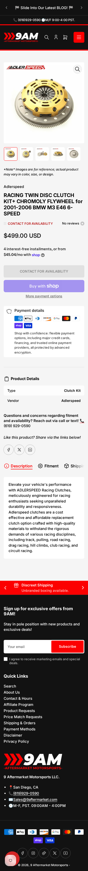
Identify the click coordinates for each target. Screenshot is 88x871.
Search (10, 686)
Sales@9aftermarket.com (35, 799)
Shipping (79, 465)
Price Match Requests (23, 716)
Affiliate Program (18, 704)
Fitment (51, 465)
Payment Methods (19, 729)
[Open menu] (79, 37)
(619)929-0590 (26, 793)
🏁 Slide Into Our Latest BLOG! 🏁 (44, 7)
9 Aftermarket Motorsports (49, 865)
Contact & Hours (18, 698)
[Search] (46, 37)
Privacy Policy (16, 741)
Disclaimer (13, 735)
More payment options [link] (44, 296)
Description (22, 465)
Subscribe (67, 646)
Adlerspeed (14, 186)
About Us (12, 692)
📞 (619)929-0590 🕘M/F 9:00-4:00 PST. (44, 20)
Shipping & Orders (19, 723)
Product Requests (19, 710)
